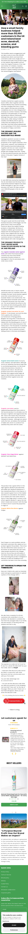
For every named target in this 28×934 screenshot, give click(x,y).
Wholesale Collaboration (8, 889)
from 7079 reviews (14, 724)
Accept (14, 925)
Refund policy (5, 878)
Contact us (4, 886)
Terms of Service (6, 874)
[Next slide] (16, 812)
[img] (14, 723)
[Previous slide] (12, 812)
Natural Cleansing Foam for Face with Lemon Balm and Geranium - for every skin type (14, 796)
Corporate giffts (6, 893)
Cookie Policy (5, 884)
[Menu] (2, 6)
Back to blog (15, 710)
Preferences (14, 930)
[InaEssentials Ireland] (14, 703)
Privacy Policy (5, 872)
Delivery (3, 881)
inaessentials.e (8, 680)
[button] (22, 6)
